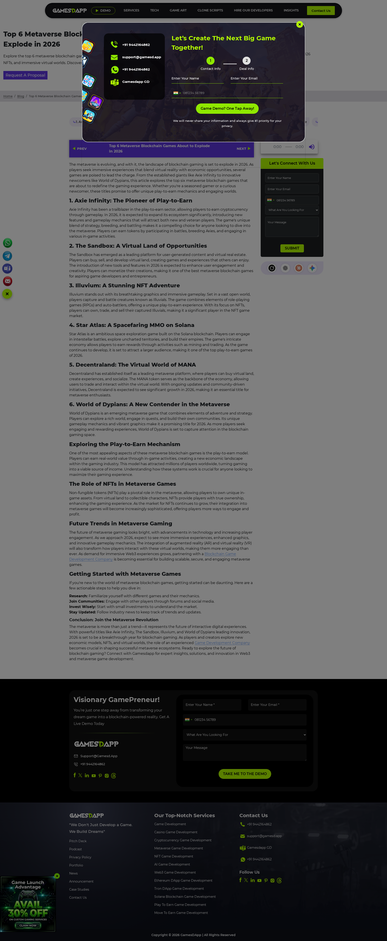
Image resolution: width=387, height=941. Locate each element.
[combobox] (177, 93)
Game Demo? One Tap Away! (227, 108)
